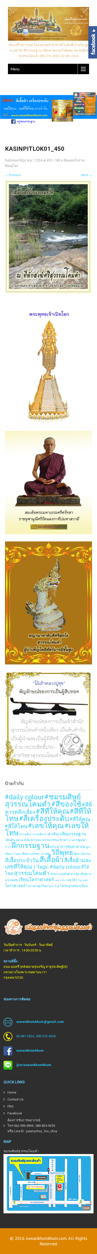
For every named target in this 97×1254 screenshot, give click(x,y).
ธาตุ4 (72, 840)
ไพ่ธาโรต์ (53, 886)
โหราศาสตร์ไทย (37, 886)
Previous (13, 175)
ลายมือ (45, 854)
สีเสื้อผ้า (51, 859)
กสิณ (55, 834)
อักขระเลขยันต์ (60, 874)
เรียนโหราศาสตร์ (36, 879)
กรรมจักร (25, 834)
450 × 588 (53, 160)
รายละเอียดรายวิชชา (26, 854)
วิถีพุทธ (62, 852)
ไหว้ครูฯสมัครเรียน (74, 886)
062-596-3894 (23, 1126)
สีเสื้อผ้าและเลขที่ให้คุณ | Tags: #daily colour (48, 863)
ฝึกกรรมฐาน (30, 845)
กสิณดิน (10, 840)
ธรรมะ (36, 839)
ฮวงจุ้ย (75, 874)
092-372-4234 (45, 1036)
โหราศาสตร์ (15, 885)
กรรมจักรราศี (41, 834)
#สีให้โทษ (16, 826)
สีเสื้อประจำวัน (22, 860)
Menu (15, 68)
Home (11, 1092)
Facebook (14, 1113)
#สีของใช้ (66, 804)
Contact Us (15, 1099)
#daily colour (24, 796)
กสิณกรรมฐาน (73, 834)
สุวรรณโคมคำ (31, 873)
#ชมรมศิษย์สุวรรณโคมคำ (43, 800)
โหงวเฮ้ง (83, 880)
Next (86, 175)
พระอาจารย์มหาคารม (67, 846)
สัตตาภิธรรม (82, 854)
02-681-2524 (25, 1036)
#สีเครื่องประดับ (44, 818)
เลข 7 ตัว (60, 880)
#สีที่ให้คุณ (52, 811)
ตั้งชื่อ (27, 840)
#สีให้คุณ (80, 819)
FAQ (10, 1106)
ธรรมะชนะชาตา (55, 839)
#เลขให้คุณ (46, 825)
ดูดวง (19, 840)
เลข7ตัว (71, 880)
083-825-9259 (45, 1126)
